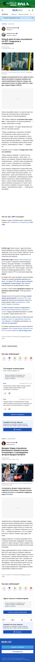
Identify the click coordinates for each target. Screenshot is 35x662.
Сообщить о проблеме (17, 647)
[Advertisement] (17, 98)
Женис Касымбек (12, 346)
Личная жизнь (11, 438)
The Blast (9, 494)
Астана (4, 346)
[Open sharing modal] (22, 620)
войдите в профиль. (10, 378)
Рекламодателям (17, 651)
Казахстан (14, 14)
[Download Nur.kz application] (17, 4)
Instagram (18, 429)
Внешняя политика (23, 14)
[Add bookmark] (31, 619)
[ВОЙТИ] (32, 10)
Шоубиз (4, 438)
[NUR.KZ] (17, 10)
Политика (5, 14)
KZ (29, 10)
